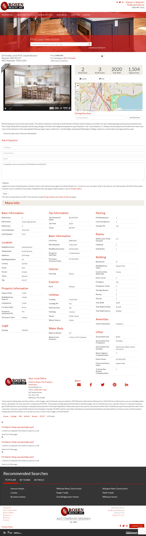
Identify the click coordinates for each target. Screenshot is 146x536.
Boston (35, 416)
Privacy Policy (76, 189)
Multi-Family (108, 493)
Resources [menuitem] (61, 15)
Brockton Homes (18, 497)
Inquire (84, 79)
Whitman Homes (109, 497)
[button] (89, 44)
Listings (13, 416)
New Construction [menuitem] (26, 15)
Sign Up (139, 2)
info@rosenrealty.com (135, 5)
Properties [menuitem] (7, 15)
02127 (42, 416)
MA (20, 416)
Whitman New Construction (69, 489)
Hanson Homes (17, 489)
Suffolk (27, 416)
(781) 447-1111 (138, 7)
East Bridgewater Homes (67, 497)
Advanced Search (96, 48)
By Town (25, 479)
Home (5, 416)
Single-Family (62, 493)
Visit (102, 79)
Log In (129, 2)
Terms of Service (65, 197)
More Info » (33, 384)
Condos (13, 493)
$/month (69, 58)
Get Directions (134, 117)
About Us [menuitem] (75, 15)
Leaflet (121, 110)
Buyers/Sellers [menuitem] (45, 15)
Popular (10, 479)
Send (5, 194)
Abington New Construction (115, 489)
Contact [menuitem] (87, 15)
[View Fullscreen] (78, 94)
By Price (39, 479)
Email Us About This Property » (41, 382)
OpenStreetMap (129, 110)
